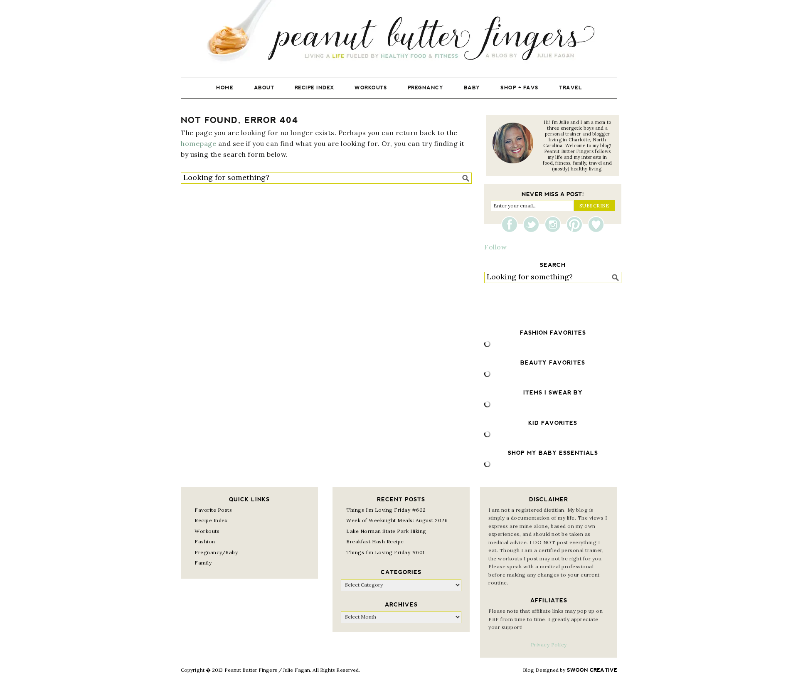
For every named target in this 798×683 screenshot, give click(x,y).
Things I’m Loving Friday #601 (385, 552)
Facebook (511, 224)
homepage (198, 143)
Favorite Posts (213, 510)
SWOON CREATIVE (592, 670)
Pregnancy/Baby (216, 552)
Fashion (205, 541)
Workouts (207, 531)
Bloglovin (596, 224)
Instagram (554, 224)
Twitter (533, 224)
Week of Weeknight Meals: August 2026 (397, 520)
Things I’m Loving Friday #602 (386, 510)
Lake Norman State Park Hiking (386, 531)
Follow (495, 247)
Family (203, 563)
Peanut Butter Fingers (399, 32)
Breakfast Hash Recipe (375, 541)
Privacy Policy (549, 644)
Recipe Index (211, 520)
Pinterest (576, 224)
